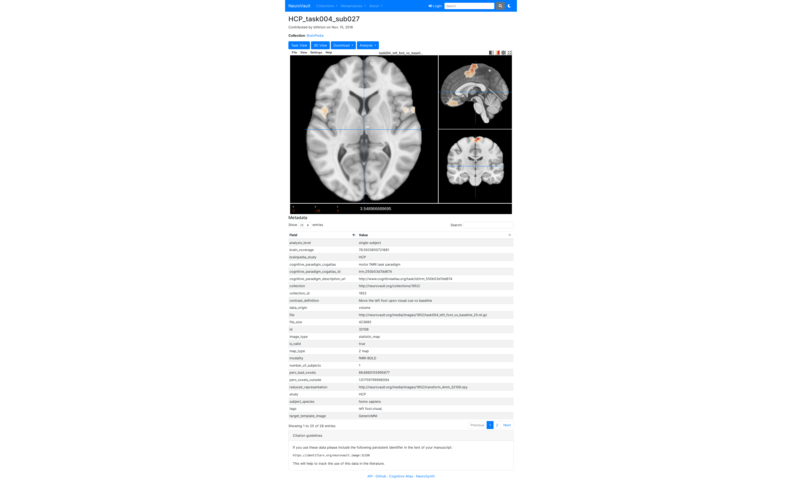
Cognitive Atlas (401, 476)
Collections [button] (325, 6)
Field (293, 235)
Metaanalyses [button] (352, 6)
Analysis (367, 45)
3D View (320, 45)
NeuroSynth (425, 476)
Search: (456, 225)
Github (381, 476)
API (370, 476)
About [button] (374, 6)
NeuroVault (299, 5)
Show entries (305, 225)
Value (363, 235)
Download (342, 45)
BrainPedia (315, 35)
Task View (299, 45)
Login (437, 6)
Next (507, 425)
